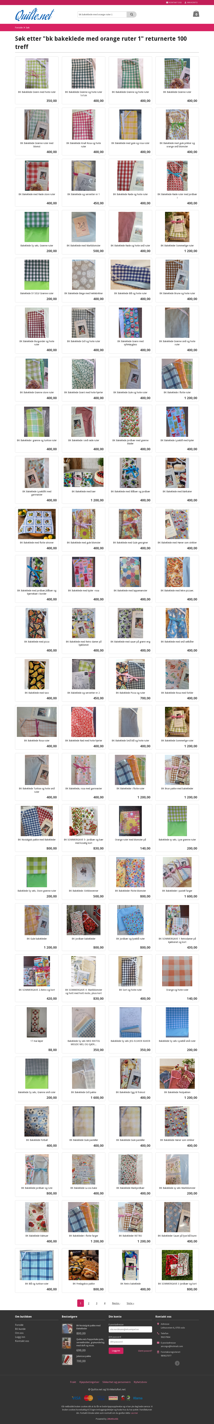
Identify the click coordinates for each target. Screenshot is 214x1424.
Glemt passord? (145, 1350)
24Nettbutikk (112, 1418)
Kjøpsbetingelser (89, 1382)
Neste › (116, 1303)
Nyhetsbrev (140, 1382)
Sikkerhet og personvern (116, 1382)
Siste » (130, 1303)
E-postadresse (116, 1324)
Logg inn (20, 1337)
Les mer (134, 1413)
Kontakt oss (22, 1341)
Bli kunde (20, 1328)
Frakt (73, 1382)
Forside (19, 27)
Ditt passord (115, 1336)
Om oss (19, 1332)
